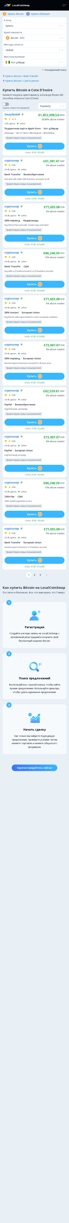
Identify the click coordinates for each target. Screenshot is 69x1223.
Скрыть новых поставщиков (16, 107)
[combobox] (40, 106)
